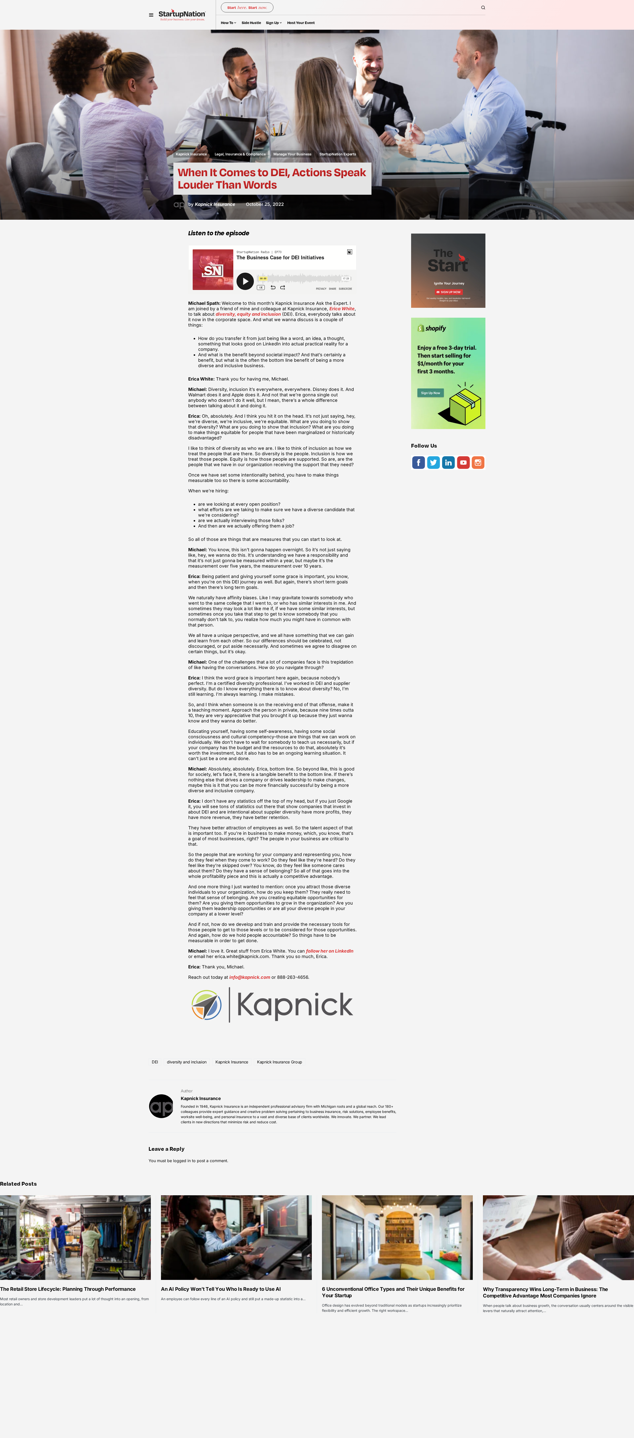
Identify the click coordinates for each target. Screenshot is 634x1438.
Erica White (342, 308)
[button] (151, 15)
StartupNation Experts (337, 154)
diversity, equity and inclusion (248, 314)
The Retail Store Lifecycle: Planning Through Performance (68, 1289)
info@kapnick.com (249, 977)
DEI (155, 1061)
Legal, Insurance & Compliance (240, 154)
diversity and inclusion (187, 1061)
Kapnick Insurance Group (279, 1061)
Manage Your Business (292, 154)
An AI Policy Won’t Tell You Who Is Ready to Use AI (221, 1289)
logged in (182, 1160)
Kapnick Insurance (191, 154)
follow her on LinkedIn (329, 951)
